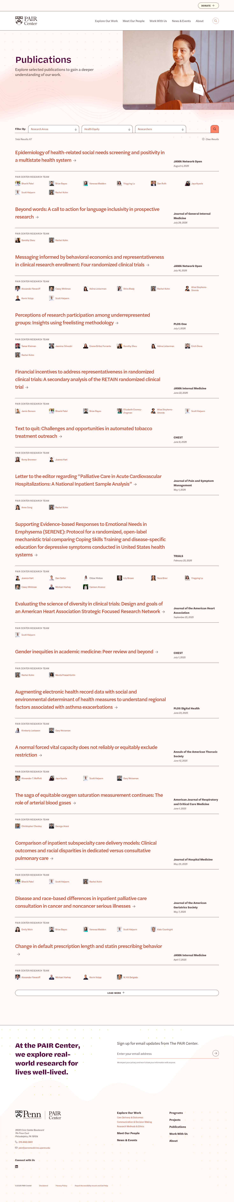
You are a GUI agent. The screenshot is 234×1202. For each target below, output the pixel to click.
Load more (114, 992)
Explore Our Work (106, 21)
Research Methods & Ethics (130, 1126)
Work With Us (158, 21)
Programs (176, 1113)
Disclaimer (43, 1185)
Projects (175, 1120)
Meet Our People (134, 21)
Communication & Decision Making (134, 1121)
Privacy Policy (61, 1185)
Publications (177, 1127)
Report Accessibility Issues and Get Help (91, 1185)
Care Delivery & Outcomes (130, 1117)
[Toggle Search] (216, 21)
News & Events (181, 21)
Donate (206, 5)
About (200, 21)
